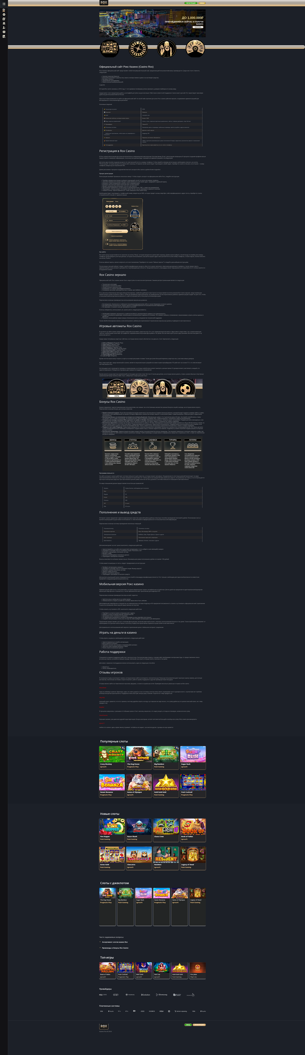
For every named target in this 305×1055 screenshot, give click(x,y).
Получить (198, 27)
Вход (202, 3)
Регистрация (190, 3)
